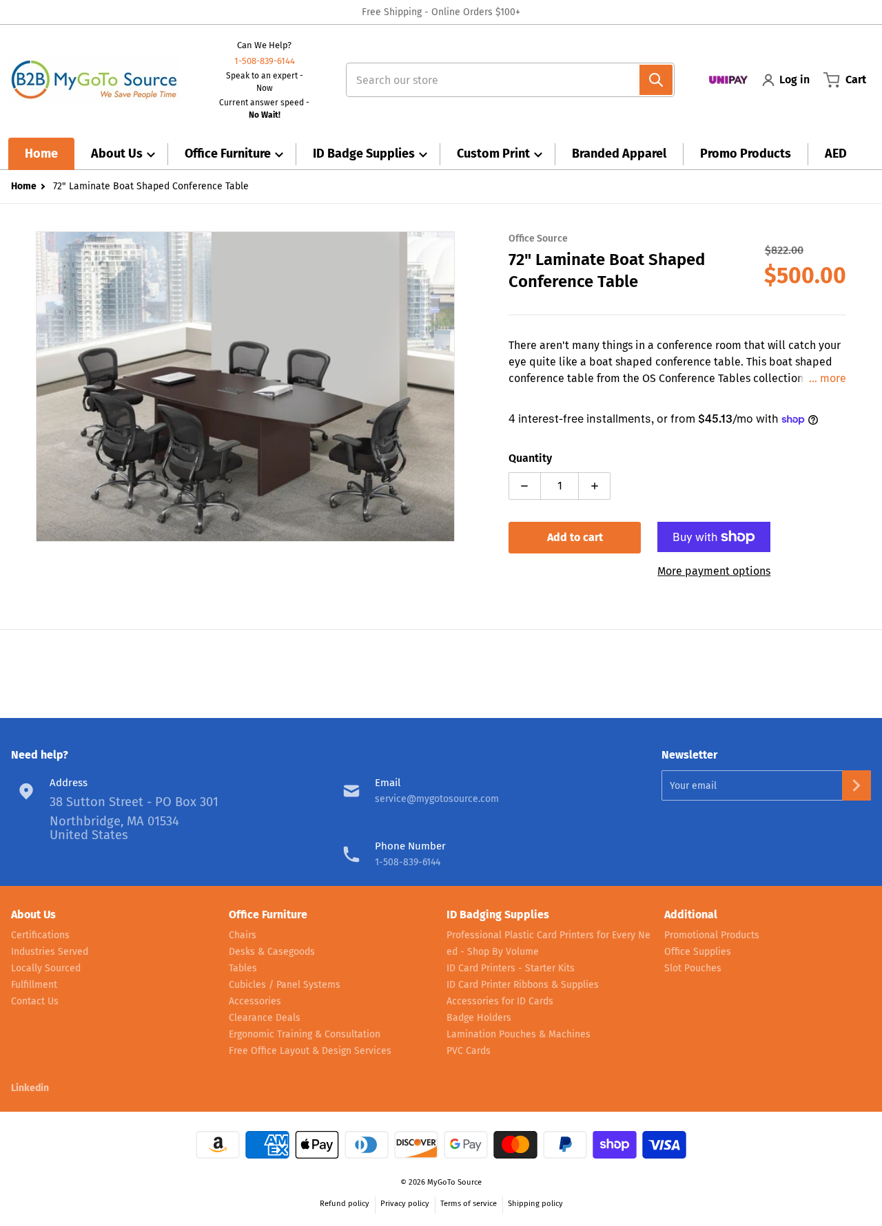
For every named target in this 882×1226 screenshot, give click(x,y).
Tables (243, 968)
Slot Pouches (692, 968)
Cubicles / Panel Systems (284, 985)
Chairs (242, 935)
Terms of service (468, 1203)
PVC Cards (469, 1051)
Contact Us (35, 1001)
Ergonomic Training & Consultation (304, 1034)
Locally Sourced (46, 968)
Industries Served (49, 952)
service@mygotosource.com (437, 799)
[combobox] (504, 80)
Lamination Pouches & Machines (519, 1034)
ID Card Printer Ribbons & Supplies (523, 985)
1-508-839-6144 (264, 61)
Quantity (530, 458)
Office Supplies (697, 952)
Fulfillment (34, 985)
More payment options (713, 571)
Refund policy (344, 1203)
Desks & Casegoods (272, 952)
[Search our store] (656, 80)
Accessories (255, 1001)
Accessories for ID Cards (500, 1001)
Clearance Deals (264, 1018)
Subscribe (856, 785)
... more (827, 378)
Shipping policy (535, 1203)
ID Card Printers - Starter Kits (511, 968)
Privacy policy (404, 1203)
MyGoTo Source (454, 1182)
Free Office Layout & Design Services (310, 1051)
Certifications (40, 935)
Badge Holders (479, 1018)
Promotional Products (711, 935)
